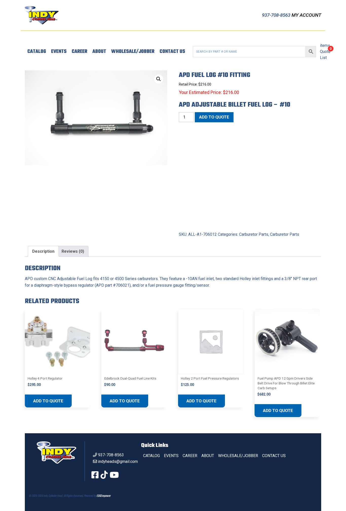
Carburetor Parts (253, 234)
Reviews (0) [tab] (73, 251)
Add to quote (214, 117)
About (99, 51)
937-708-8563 (277, 15)
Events (59, 51)
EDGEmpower (103, 496)
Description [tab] (43, 251)
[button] (158, 79)
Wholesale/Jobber (133, 51)
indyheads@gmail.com (118, 461)
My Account (306, 15)
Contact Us (172, 51)
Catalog (36, 51)
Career (79, 51)
